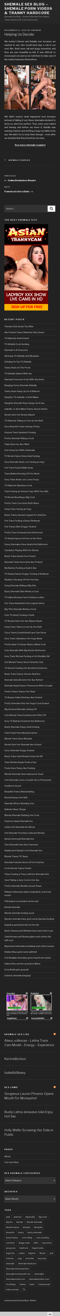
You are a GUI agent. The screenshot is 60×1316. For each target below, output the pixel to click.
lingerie (32, 1253)
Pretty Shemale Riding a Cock (19, 438)
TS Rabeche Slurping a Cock (18, 485)
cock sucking (42, 1237)
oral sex (10, 1258)
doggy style (24, 1243)
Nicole (42, 1253)
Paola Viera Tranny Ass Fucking (19, 768)
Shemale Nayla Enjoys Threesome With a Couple (28, 685)
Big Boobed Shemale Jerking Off (20, 709)
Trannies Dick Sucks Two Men (18, 326)
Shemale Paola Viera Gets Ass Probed (23, 562)
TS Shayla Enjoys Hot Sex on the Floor (23, 538)
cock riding (27, 1237)
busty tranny (12, 1237)
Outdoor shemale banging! (17, 975)
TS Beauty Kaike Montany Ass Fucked (23, 697)
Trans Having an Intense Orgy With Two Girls (26, 491)
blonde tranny (12, 1227)
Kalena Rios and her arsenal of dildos (22, 963)
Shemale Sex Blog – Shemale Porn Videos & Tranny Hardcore (28, 8)
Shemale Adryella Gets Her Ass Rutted (23, 680)
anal (8, 1217)
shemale (10, 1263)
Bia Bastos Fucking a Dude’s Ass (20, 568)
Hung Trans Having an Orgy (17, 509)
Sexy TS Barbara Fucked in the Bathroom (24, 721)
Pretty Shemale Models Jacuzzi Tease (23, 886)
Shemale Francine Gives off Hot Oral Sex (24, 862)
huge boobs (38, 1248)
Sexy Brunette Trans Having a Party (22, 426)
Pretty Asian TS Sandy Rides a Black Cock (25, 644)
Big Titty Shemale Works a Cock (20, 609)
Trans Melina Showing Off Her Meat (21, 473)
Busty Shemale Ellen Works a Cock (21, 591)
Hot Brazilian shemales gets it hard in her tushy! (27, 958)
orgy (19, 1258)
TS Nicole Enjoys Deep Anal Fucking (22, 456)
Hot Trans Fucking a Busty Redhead (22, 520)
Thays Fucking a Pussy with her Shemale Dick (26, 874)
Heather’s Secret (12, 786)
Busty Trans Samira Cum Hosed (20, 556)
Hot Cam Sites (11, 1162)
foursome (47, 1243)
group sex (11, 1248)
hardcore (24, 1248)
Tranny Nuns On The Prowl (17, 367)
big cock (43, 1217)
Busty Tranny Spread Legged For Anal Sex (25, 515)
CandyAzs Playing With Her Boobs (21, 550)
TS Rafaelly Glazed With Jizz (18, 373)
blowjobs (38, 1227)
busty (21, 1232)
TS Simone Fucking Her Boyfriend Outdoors (25, 668)
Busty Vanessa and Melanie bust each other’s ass (28, 930)
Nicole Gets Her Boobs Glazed (19, 414)
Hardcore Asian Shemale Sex (18, 821)
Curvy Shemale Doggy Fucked (19, 750)
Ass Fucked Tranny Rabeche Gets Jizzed (24, 332)
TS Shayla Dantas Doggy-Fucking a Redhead (26, 574)
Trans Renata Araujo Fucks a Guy (20, 762)
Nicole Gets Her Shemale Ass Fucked (22, 744)
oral (51, 1253)
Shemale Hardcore (27, 1263)
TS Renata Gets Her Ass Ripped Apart (23, 621)
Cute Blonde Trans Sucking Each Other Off (25, 715)
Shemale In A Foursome (16, 350)
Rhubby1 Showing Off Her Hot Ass (21, 579)
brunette (10, 1232)
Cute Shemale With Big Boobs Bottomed (24, 650)
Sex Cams (11, 1087)
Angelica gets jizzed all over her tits (21, 925)
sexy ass (42, 1258)
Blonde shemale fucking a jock (19, 913)
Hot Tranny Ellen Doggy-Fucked (20, 526)
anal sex (18, 1217)
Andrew (36, 30)
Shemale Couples (19, 160)
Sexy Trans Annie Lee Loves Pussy (21, 479)
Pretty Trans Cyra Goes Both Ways (21, 503)
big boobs (30, 1217)
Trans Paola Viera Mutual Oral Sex (20, 733)
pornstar (30, 1258)
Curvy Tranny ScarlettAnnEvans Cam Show (25, 632)
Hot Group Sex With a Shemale (19, 450)
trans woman (12, 1289)
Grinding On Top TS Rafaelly (17, 361)
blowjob (26, 1227)
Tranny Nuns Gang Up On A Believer (22, 391)
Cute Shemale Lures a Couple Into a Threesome (27, 780)
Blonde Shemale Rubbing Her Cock (21, 815)
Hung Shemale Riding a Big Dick (20, 585)
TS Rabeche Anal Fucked (16, 338)
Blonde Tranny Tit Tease (16, 856)
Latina (21, 1253)
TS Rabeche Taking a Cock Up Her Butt (23, 420)
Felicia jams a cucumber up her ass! (21, 901)
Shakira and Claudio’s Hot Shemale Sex (23, 850)
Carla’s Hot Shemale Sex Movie (19, 827)
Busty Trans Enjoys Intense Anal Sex (22, 674)
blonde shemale (12, 907)
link (57, 1271)
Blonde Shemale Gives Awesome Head (23, 774)
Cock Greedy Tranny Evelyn (17, 868)
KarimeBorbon (15, 1059)
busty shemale (35, 1232)
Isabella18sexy (14, 1072)
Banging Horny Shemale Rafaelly (20, 385)
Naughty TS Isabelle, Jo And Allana (21, 397)
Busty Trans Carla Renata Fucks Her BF (23, 756)
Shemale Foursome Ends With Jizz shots (24, 379)
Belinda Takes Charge (15, 809)
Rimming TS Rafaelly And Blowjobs (21, 356)
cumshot (10, 1243)
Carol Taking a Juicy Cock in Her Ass (21, 880)
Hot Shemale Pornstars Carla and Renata (24, 833)
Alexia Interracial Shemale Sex (19, 839)
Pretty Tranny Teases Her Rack (19, 691)
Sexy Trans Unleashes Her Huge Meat (23, 638)
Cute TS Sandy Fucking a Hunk (19, 615)
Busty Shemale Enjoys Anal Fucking (21, 727)
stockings (11, 1284)
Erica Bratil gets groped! (16, 969)
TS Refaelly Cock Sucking (16, 344)
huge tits (10, 1253)
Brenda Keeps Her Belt (16, 797)
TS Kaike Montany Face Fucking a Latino (24, 597)
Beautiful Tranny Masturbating (19, 791)
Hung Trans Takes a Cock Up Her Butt (23, 627)
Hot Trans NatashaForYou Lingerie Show (24, 603)
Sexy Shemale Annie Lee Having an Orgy (24, 462)
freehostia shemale (11, 1300)
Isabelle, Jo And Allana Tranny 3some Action (25, 409)
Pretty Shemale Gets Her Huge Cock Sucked (26, 703)
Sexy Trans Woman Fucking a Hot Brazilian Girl (27, 656)
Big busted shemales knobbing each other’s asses (29, 946)
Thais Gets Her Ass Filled (16, 444)
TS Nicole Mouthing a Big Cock (19, 497)
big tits (9, 1222)
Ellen (36, 1243)
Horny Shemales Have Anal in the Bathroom (26, 544)
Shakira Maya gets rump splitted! (20, 952)
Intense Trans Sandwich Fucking (20, 432)
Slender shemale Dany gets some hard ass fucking (29, 919)
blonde (19, 1222)
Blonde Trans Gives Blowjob (18, 738)
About (7, 1156)
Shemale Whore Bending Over (19, 803)
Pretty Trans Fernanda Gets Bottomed (23, 532)
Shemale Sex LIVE (17, 1034)
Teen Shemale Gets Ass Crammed (21, 844)
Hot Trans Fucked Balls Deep (18, 467)
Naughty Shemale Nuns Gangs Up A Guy (24, 403)
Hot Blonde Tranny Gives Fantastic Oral (23, 662)
